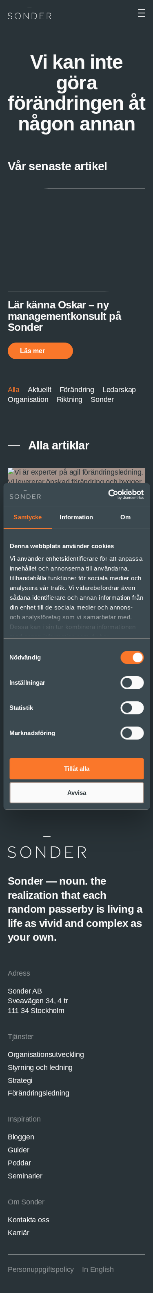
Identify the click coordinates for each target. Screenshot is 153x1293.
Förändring (77, 390)
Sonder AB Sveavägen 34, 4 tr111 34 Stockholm (38, 1001)
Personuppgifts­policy (41, 1269)
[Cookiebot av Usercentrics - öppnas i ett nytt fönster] (109, 494)
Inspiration (24, 1119)
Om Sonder (26, 1202)
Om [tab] (125, 517)
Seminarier (25, 1176)
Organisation (28, 399)
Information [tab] (76, 517)
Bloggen (21, 1137)
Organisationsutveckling (46, 1054)
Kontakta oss (28, 1220)
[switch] (132, 682)
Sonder (102, 399)
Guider (18, 1150)
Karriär (18, 1233)
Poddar (19, 1163)
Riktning (70, 399)
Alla (14, 390)
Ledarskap (119, 390)
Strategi (20, 1080)
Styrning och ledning (40, 1067)
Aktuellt (39, 390)
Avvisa (76, 792)
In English (97, 1269)
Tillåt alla (76, 768)
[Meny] (141, 13)
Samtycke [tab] (27, 517)
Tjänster (21, 1037)
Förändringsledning (38, 1093)
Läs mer (33, 350)
